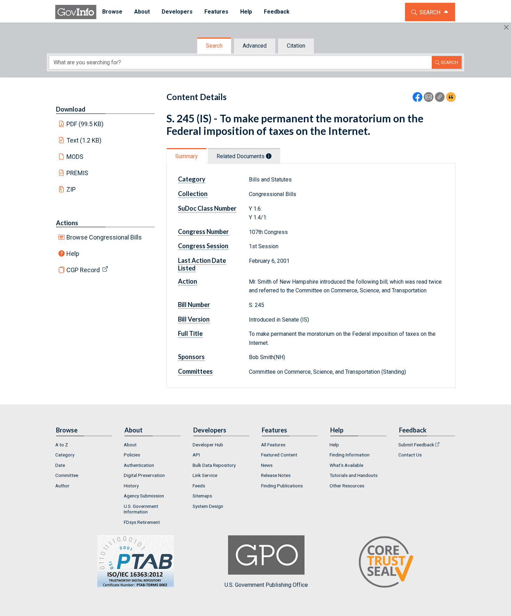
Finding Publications (282, 485)
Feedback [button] (277, 11)
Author (62, 485)
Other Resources (347, 485)
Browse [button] (112, 11)
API (196, 454)
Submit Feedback (416, 444)
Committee (66, 475)
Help (72, 253)
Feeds (199, 485)
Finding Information (350, 454)
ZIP (71, 189)
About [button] (142, 11)
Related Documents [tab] (241, 156)
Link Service (205, 475)
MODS (74, 156)
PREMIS (77, 173)
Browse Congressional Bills (104, 237)
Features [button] (216, 11)
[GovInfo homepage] (75, 12)
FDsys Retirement (142, 522)
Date (60, 465)
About (130, 444)
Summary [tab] (186, 156)
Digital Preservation (144, 475)
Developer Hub (208, 444)
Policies (132, 454)
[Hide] (506, 27)
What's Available (346, 465)
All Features (273, 444)
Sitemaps (202, 496)
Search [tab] (214, 45)
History (131, 485)
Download (71, 109)
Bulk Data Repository (214, 465)
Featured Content (279, 454)
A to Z (61, 444)
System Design (208, 506)
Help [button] (246, 11)
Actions (67, 223)
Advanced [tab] (255, 45)
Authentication (139, 465)
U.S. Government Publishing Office (266, 585)
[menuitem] (112, 12)
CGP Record (83, 270)
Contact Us (410, 454)
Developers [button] (177, 11)
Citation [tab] (296, 45)
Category (64, 454)
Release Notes (276, 475)
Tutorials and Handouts (354, 475)
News (267, 465)
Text (84, 140)
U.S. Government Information (141, 508)
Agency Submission (144, 496)
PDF (85, 124)
